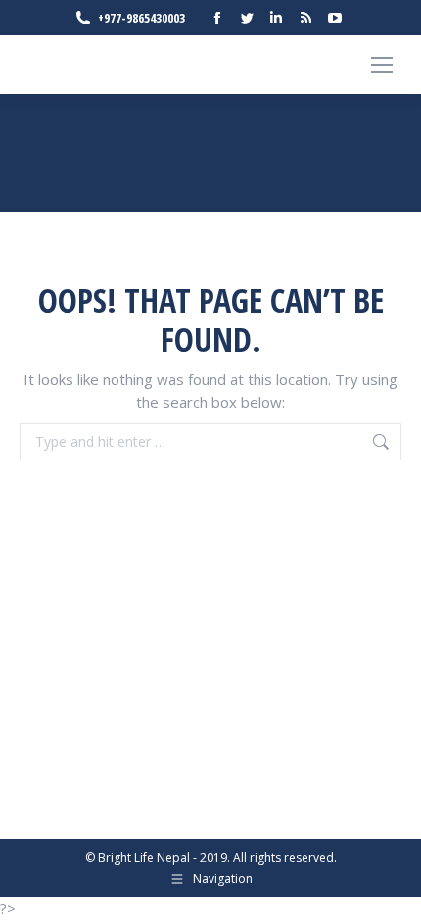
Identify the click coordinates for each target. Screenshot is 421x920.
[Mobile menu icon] (381, 64)
